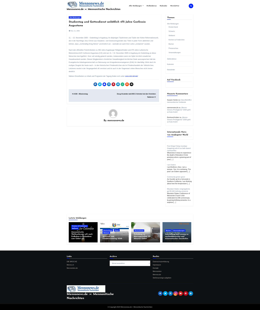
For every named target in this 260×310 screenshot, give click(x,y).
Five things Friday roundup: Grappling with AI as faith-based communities (179, 148)
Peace (117, 230)
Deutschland (173, 27)
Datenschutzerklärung (161, 261)
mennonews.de (115, 120)
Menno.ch (70, 265)
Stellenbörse (152, 6)
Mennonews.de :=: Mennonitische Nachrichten (93, 9)
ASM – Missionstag (80, 94)
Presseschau (173, 48)
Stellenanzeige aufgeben (162, 278)
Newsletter (174, 6)
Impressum (157, 265)
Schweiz (172, 31)
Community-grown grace (176, 177)
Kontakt (155, 268)
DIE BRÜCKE (72, 261)
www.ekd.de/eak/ (131, 76)
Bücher (171, 44)
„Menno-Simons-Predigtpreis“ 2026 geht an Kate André (179, 110)
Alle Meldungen (135, 6)
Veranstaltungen (175, 52)
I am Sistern (171, 165)
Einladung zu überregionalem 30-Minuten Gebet (142, 236)
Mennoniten (157, 271)
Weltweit (172, 35)
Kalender (163, 6)
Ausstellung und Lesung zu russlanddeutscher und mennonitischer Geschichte (176, 236)
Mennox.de (157, 274)
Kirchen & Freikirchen (177, 40)
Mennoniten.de (72, 268)
